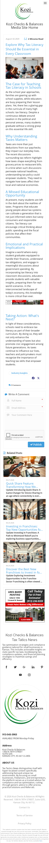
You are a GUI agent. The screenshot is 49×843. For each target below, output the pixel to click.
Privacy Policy (24, 823)
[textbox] (24, 25)
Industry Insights (19, 373)
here (40, 841)
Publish (37, 444)
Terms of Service (24, 815)
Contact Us (24, 807)
